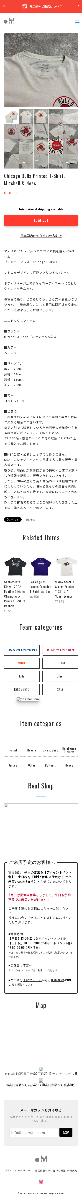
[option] (41, 70)
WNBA (22, 663)
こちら (45, 908)
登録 (66, 1132)
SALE (60, 689)
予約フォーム (32, 980)
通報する (30, 520)
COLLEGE (60, 663)
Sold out (40, 220)
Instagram (57, 980)
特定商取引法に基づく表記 (50, 1170)
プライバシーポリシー (18, 1170)
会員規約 (72, 1170)
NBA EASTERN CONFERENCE (21, 650)
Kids (22, 676)
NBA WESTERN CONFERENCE (60, 650)
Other (60, 676)
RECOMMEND (22, 689)
